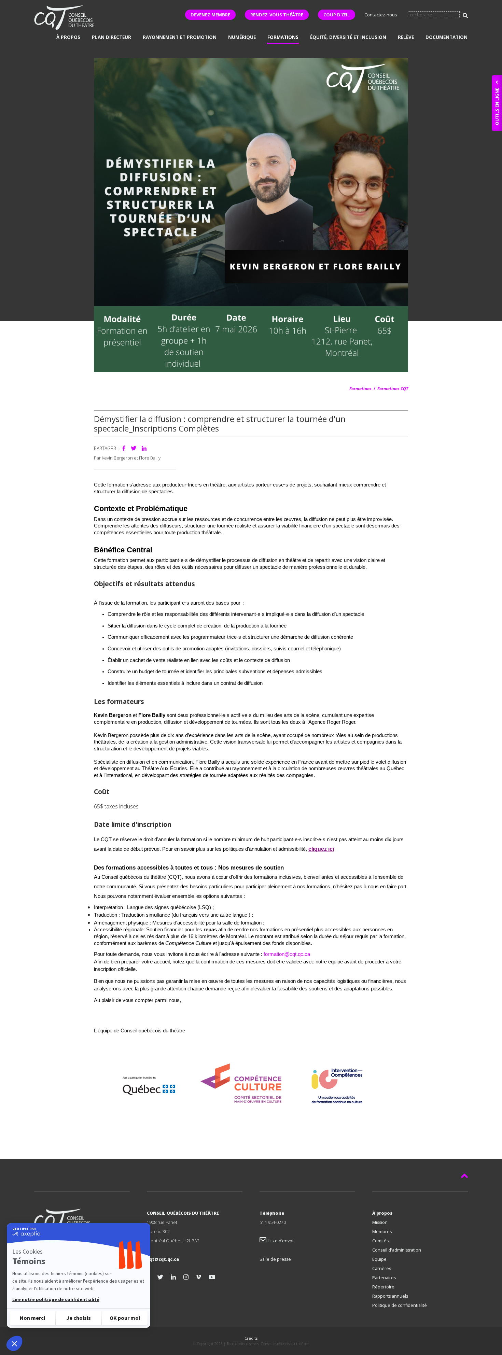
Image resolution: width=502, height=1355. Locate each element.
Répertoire (383, 1287)
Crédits (251, 1338)
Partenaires (384, 1278)
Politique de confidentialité (399, 1305)
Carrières (381, 1268)
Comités (380, 1241)
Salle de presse (275, 1259)
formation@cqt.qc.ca (287, 954)
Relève (406, 37)
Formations (282, 37)
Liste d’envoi (279, 1241)
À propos (68, 37)
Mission (380, 1222)
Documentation (447, 37)
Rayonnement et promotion (180, 37)
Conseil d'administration (396, 1250)
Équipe (379, 1259)
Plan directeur (111, 37)
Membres (382, 1231)
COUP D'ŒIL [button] (336, 15)
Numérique (242, 37)
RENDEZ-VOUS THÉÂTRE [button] (276, 15)
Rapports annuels (390, 1296)
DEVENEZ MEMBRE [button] (210, 15)
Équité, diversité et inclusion (348, 37)
